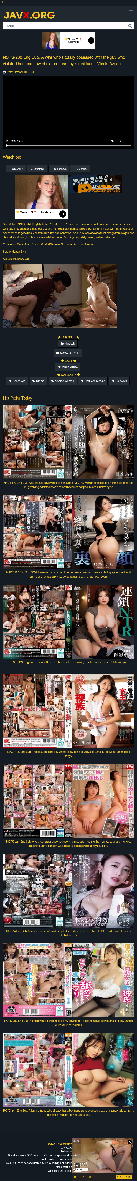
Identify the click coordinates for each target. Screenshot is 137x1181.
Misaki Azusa (69, 367)
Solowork (121, 381)
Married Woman (64, 381)
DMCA (51, 1143)
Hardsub (69, 343)
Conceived (18, 381)
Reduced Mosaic (94, 381)
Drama (39, 381)
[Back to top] (131, 1174)
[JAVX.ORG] (29, 15)
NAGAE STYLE (69, 353)
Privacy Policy (64, 1143)
